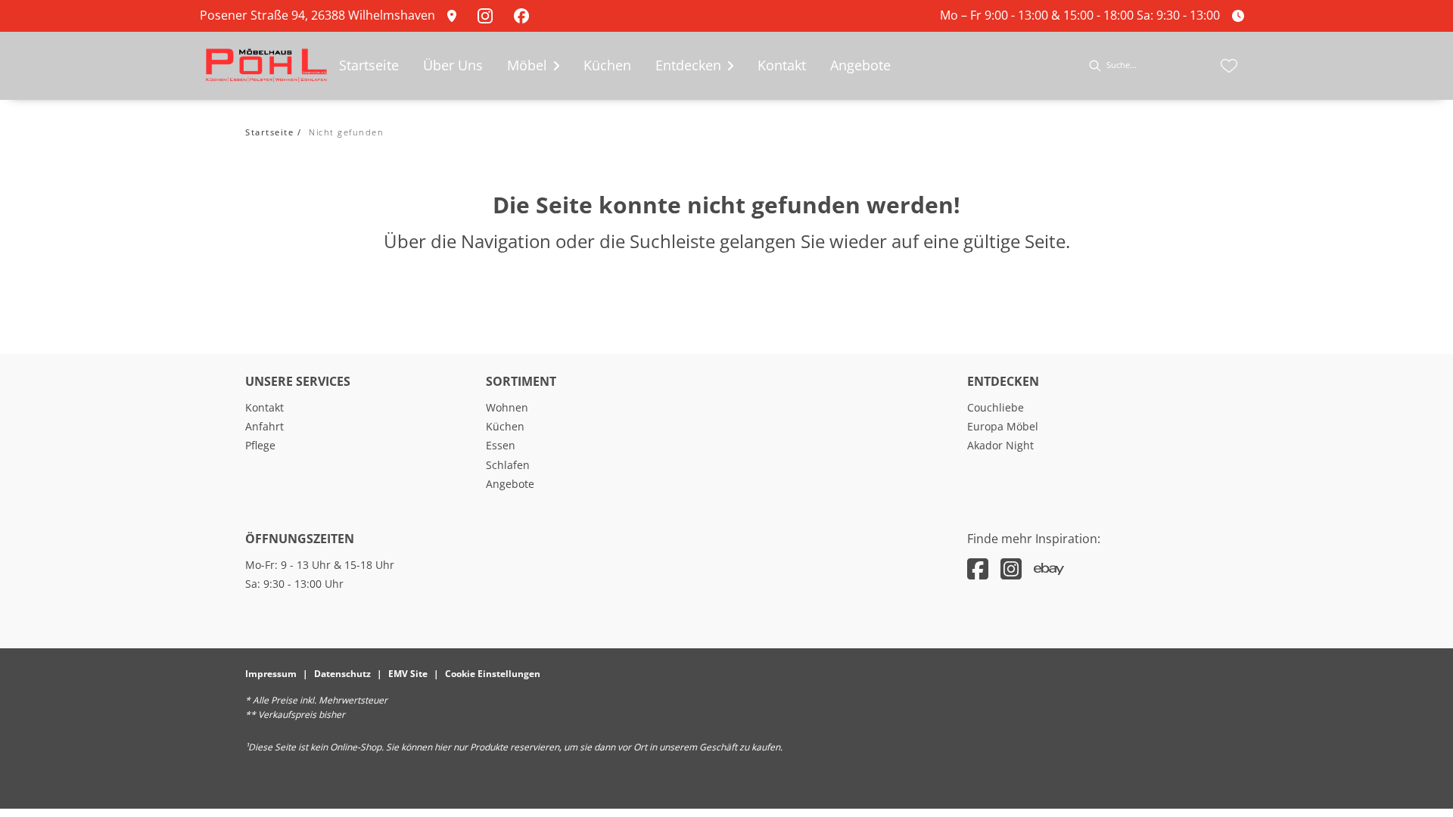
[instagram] (1011, 568)
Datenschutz (342, 673)
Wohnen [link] (507, 407)
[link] (456, 16)
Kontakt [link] (264, 407)
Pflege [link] (260, 445)
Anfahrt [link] (264, 426)
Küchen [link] (505, 426)
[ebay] (1049, 568)
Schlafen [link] (508, 465)
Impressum (271, 673)
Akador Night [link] (1000, 445)
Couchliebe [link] (995, 407)
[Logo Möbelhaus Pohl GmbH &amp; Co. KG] (266, 66)
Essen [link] (500, 445)
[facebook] (977, 568)
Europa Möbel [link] (1002, 426)
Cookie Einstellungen (492, 673)
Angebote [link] (510, 484)
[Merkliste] (1229, 66)
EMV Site (408, 673)
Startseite (269, 132)
